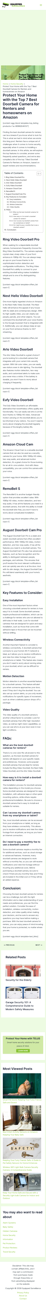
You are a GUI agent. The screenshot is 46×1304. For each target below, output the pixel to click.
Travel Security (9, 1252)
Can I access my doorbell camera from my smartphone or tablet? (25, 222)
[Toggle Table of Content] (38, 174)
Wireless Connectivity (18, 202)
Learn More (23, 1051)
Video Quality (14, 207)
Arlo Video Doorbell (13, 183)
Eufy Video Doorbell (14, 186)
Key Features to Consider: (16, 197)
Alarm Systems (9, 1223)
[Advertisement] (23, 34)
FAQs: (8, 210)
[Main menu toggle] (40, 4)
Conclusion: (11, 230)
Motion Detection (16, 204)
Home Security (9, 1235)
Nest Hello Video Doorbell (16, 180)
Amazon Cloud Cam (14, 188)
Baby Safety (8, 1227)
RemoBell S (10, 191)
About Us (23, 1296)
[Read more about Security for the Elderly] (23, 970)
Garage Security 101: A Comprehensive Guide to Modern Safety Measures (20, 1006)
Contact (23, 1299)
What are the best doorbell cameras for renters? (25, 213)
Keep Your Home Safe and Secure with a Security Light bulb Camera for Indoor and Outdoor (21, 1195)
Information (8, 1239)
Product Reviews (10, 1248)
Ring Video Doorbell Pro (15, 177)
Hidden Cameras (10, 1231)
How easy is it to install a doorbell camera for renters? (24, 217)
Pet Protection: (9, 1243)
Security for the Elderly (18, 980)
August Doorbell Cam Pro (16, 194)
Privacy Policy (23, 1292)
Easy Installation (15, 199)
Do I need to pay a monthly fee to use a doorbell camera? (26, 226)
